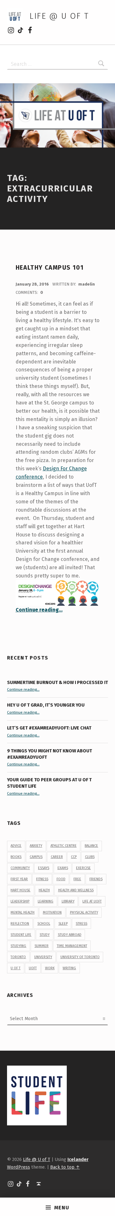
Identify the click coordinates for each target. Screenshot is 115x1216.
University (43, 957)
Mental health (22, 912)
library (68, 901)
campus (36, 857)
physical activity (84, 912)
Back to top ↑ (65, 1167)
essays (43, 868)
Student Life (21, 935)
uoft (33, 968)
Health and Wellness (76, 890)
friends (96, 879)
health (44, 890)
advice (16, 846)
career (57, 857)
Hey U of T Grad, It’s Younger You (46, 705)
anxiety (36, 846)
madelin (86, 284)
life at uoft (92, 901)
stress (81, 924)
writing (69, 968)
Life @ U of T (59, 16)
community (20, 868)
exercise (83, 868)
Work (50, 968)
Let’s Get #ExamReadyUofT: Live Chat (49, 728)
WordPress (18, 1167)
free (77, 879)
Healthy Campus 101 (50, 267)
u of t (15, 968)
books (16, 857)
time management (72, 946)
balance (91, 846)
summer (41, 946)
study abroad (69, 935)
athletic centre (63, 846)
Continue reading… (39, 610)
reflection (20, 924)
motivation (52, 912)
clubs (90, 857)
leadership (20, 901)
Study (45, 935)
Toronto (18, 957)
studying (18, 946)
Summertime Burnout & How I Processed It (57, 682)
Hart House (20, 890)
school (43, 924)
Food (61, 879)
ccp (74, 857)
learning (45, 901)
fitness (42, 879)
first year (19, 879)
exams (62, 868)
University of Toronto (80, 957)
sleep (63, 924)
